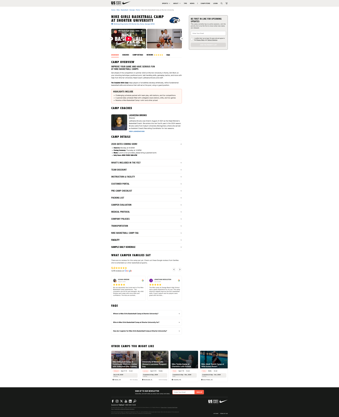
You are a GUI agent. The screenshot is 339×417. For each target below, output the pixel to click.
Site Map (215, 413)
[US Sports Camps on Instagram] (117, 401)
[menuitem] (166, 3)
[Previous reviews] (111, 39)
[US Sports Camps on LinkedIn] (130, 401)
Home (113, 9)
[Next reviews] (182, 39)
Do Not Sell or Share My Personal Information (124, 409)
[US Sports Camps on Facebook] (112, 401)
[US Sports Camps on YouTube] (125, 401)
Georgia (132, 9)
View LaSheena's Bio (137, 131)
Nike (118, 9)
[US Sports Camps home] (121, 3)
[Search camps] (134, 401)
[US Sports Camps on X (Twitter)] (121, 401)
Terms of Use (224, 413)
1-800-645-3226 (130, 405)
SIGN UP (199, 392)
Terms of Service (212, 40)
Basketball (124, 9)
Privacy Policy (200, 40)
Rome (138, 9)
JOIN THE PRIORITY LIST (208, 45)
